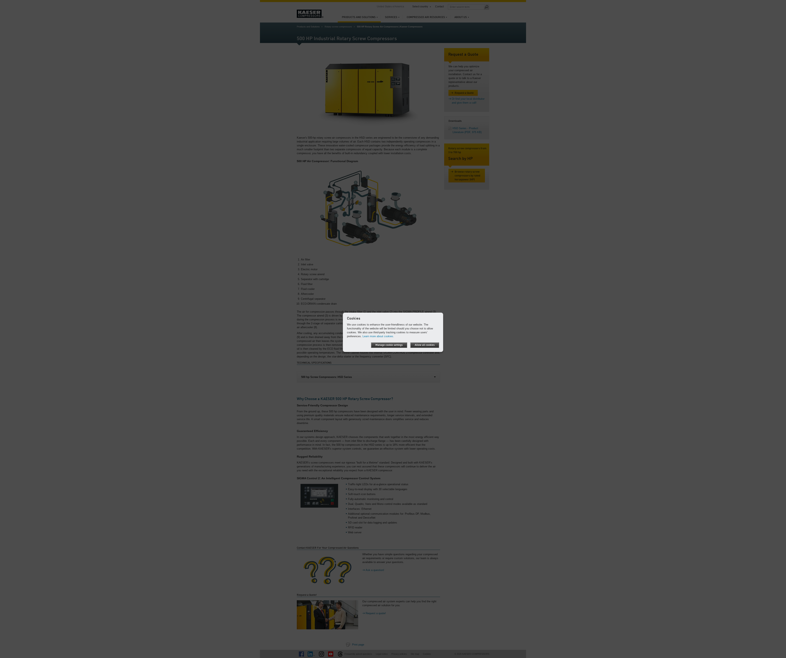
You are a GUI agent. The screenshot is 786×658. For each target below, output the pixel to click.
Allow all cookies (425, 345)
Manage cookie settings (389, 345)
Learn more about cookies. (378, 336)
